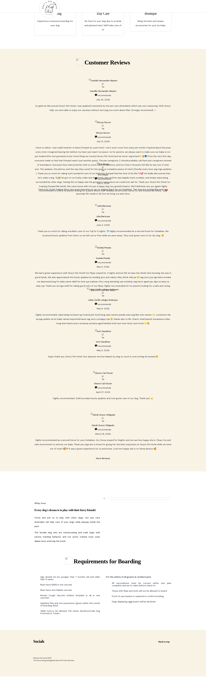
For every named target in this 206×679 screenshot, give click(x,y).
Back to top (164, 641)
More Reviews (103, 458)
